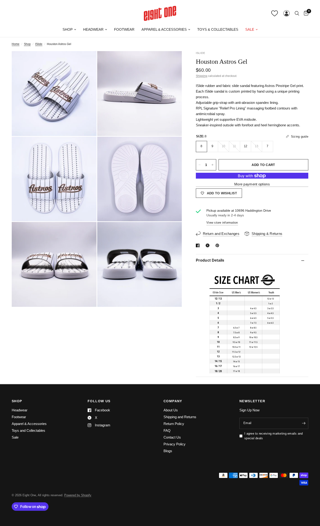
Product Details (210, 260)
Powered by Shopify (77, 495)
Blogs (168, 451)
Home (15, 44)
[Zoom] (86, 60)
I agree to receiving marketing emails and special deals (273, 436)
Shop (68, 29)
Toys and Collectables (28, 430)
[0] (304, 13)
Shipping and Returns (180, 417)
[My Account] (286, 13)
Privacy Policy (175, 444)
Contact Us (172, 437)
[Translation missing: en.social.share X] (208, 245)
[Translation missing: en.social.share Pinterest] (218, 245)
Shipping (201, 76)
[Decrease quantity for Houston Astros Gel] (199, 164)
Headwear (93, 29)
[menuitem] (69, 29)
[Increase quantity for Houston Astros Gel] (212, 164)
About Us (171, 410)
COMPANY (173, 401)
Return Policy (174, 424)
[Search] (296, 13)
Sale (249, 29)
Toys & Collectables (217, 29)
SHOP (17, 401)
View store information (222, 222)
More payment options (252, 184)
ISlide (38, 44)
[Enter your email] (303, 423)
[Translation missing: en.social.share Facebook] (198, 245)
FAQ (167, 430)
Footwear (124, 29)
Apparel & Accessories (164, 29)
